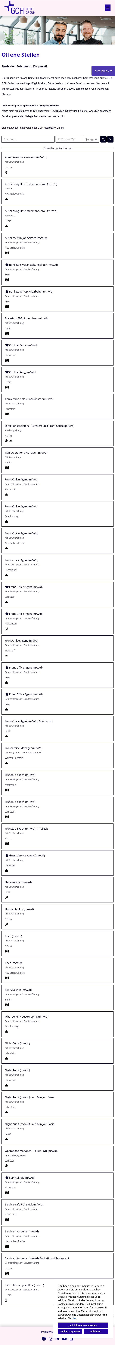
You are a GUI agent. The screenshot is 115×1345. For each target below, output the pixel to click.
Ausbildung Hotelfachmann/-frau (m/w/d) (31, 184)
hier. (74, 1318)
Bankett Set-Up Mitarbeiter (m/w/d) (31, 291)
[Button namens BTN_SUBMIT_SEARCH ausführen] (103, 139)
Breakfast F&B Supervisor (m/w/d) (26, 318)
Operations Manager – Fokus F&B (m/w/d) (31, 1151)
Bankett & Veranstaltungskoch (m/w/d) (33, 264)
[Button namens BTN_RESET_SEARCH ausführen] (110, 139)
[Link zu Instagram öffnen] (50, 1338)
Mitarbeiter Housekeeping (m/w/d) (26, 1016)
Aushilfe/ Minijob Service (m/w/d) (26, 238)
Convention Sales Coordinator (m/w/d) (29, 399)
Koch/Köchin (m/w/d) (18, 989)
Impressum (48, 1332)
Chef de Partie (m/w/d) (23, 345)
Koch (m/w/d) (13, 936)
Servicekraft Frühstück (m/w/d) (24, 1204)
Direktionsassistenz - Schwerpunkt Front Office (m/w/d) (39, 426)
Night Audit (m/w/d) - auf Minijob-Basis (29, 1097)
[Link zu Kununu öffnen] (71, 1338)
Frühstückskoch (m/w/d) (20, 775)
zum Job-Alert (103, 71)
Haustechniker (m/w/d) (19, 909)
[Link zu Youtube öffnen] (64, 1338)
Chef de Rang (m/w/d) (22, 372)
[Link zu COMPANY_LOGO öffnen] (19, 8)
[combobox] (91, 139)
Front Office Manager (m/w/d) (23, 748)
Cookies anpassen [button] (70, 1331)
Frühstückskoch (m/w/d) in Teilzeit (26, 828)
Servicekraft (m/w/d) (21, 1177)
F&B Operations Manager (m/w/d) (26, 452)
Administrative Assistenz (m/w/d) (25, 157)
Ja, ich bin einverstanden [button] (83, 1325)
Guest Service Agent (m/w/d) (27, 855)
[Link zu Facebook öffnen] (44, 1338)
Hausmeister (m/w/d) (18, 882)
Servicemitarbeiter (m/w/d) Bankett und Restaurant (37, 1258)
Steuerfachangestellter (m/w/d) (24, 1285)
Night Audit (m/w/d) (17, 1043)
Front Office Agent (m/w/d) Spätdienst (28, 721)
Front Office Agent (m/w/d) (21, 479)
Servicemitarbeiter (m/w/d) (22, 1231)
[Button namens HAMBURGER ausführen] (108, 7)
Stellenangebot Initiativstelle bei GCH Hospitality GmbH (32, 127)
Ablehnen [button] (95, 1331)
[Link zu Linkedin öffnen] (57, 1338)
